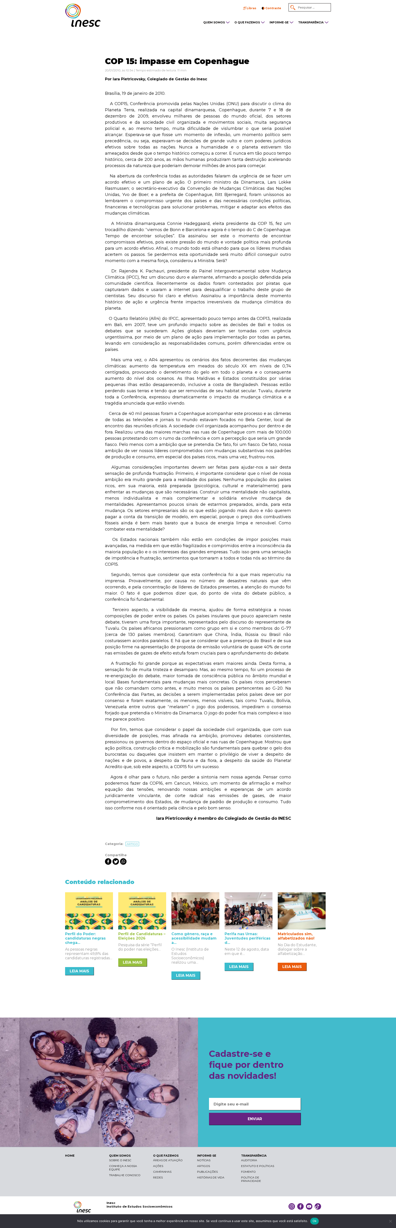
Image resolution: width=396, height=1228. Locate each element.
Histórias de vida (210, 1177)
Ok (315, 1221)
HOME (69, 1155)
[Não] (390, 1221)
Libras (251, 8)
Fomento (248, 1171)
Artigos (203, 1166)
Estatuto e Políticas (257, 1166)
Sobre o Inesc (120, 1160)
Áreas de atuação (168, 1160)
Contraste (273, 8)
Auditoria (249, 1160)
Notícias (203, 1160)
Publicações (207, 1171)
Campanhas (162, 1171)
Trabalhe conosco (124, 1175)
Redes (158, 1177)
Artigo (132, 844)
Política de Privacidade (251, 1179)
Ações (158, 1166)
